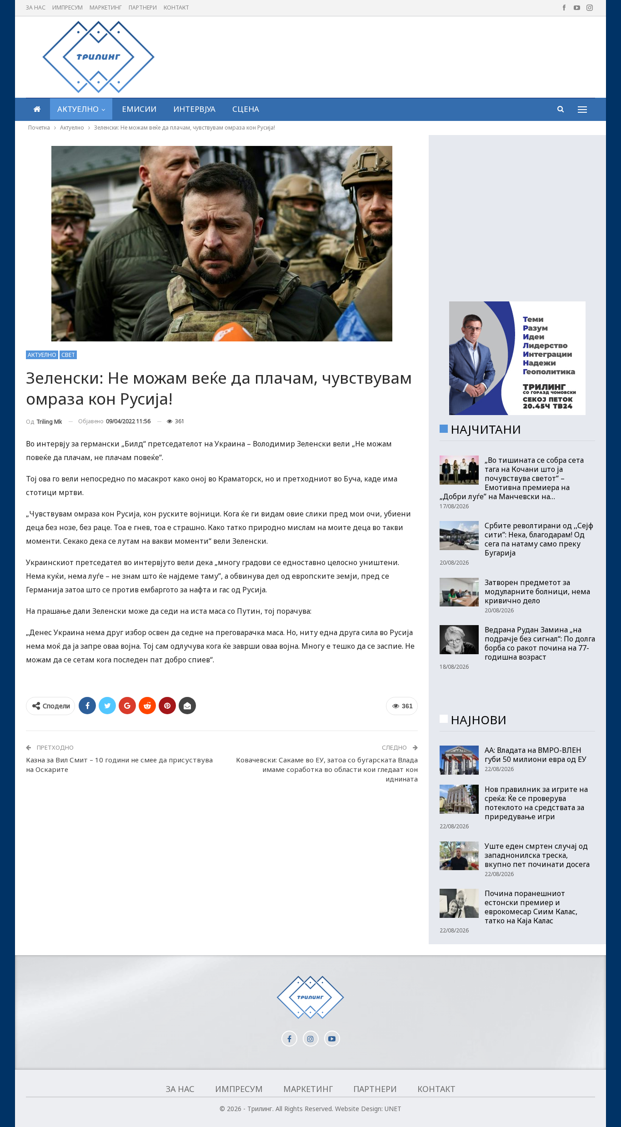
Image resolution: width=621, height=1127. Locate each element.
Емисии (139, 109)
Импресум (67, 7)
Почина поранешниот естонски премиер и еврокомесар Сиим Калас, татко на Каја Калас (531, 907)
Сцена (245, 109)
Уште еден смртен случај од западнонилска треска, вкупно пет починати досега (537, 855)
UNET (393, 1108)
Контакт (176, 7)
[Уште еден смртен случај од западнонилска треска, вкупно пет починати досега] (459, 856)
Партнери (143, 7)
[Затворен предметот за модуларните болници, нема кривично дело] (459, 592)
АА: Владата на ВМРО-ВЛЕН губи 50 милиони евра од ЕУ (535, 754)
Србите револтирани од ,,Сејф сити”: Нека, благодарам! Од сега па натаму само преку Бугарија (539, 539)
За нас (35, 7)
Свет (68, 355)
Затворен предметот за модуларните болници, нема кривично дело (537, 591)
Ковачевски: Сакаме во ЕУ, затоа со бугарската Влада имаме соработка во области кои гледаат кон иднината (327, 769)
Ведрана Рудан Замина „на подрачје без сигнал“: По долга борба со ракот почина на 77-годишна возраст (540, 643)
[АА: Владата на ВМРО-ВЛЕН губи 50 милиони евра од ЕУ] (459, 760)
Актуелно (78, 109)
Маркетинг (106, 7)
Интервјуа (194, 109)
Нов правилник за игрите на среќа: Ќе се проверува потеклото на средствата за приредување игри (536, 802)
